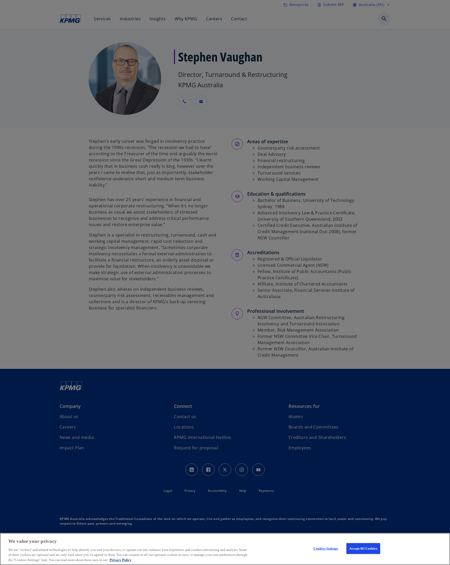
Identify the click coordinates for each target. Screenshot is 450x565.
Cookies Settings (326, 548)
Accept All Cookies (363, 548)
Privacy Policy (121, 560)
